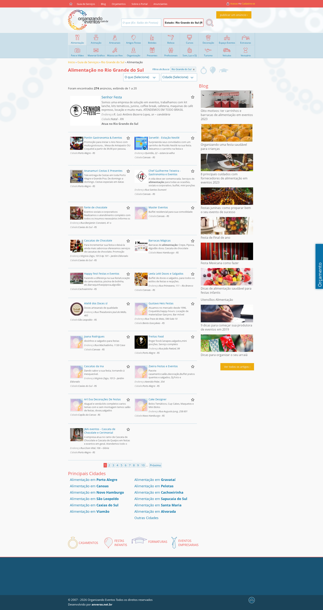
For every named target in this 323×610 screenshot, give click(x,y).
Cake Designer (158, 399)
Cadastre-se (248, 3)
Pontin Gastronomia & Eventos (103, 137)
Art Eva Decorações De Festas (102, 399)
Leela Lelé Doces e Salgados (166, 273)
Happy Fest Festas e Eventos (101, 273)
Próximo (155, 465)
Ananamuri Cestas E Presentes (103, 170)
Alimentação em (93, 479)
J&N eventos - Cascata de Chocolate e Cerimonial (99, 430)
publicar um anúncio (233, 15)
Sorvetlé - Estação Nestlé (164, 137)
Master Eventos (158, 207)
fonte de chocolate (95, 207)
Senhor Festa (111, 97)
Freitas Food (156, 336)
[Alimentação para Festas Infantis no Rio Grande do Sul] (212, 70)
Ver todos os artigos (236, 367)
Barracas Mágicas (160, 240)
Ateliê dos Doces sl (95, 303)
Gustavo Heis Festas (161, 303)
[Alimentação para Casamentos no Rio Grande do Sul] (203, 70)
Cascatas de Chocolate (98, 240)
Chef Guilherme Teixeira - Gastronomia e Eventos (165, 172)
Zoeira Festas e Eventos (163, 366)
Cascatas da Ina (94, 366)
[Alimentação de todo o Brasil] (194, 69)
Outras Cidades (146, 518)
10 (143, 465)
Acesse (234, 3)
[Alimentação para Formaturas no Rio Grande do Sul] (223, 70)
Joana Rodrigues (94, 336)
